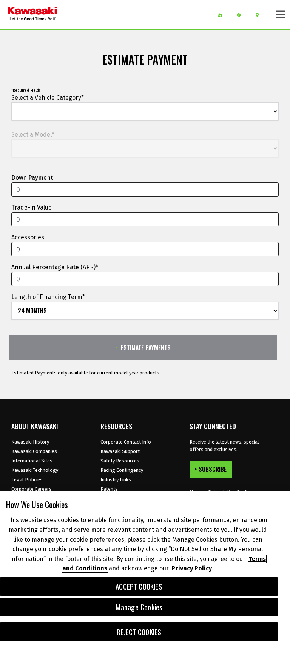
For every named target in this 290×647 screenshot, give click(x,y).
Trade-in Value (31, 207)
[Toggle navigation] (280, 14)
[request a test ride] (241, 15)
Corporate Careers (31, 489)
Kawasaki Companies (34, 451)
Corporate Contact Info (125, 442)
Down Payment (32, 177)
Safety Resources (119, 461)
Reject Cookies (139, 631)
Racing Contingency (121, 470)
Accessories (27, 237)
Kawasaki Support (120, 451)
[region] (145, 569)
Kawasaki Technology (34, 470)
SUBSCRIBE (213, 469)
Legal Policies (27, 479)
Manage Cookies (139, 607)
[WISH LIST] (223, 15)
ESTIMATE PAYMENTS (146, 347)
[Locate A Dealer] (260, 15)
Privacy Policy (192, 568)
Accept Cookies (139, 586)
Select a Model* (32, 134)
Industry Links (115, 479)
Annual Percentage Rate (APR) (53, 267)
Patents (109, 489)
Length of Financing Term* (48, 296)
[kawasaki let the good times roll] (32, 14)
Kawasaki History (30, 442)
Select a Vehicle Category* (47, 97)
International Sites (31, 461)
